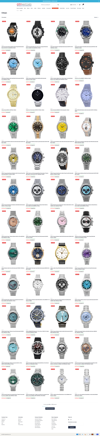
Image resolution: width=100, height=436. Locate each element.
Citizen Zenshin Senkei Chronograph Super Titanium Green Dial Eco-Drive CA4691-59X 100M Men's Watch (13, 395)
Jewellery (43, 8)
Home (18, 10)
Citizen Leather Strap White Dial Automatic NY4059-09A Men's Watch (61, 269)
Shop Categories (55, 417)
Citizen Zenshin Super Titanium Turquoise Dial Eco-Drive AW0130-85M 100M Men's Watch (12, 363)
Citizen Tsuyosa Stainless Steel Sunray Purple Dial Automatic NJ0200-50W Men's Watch (86, 269)
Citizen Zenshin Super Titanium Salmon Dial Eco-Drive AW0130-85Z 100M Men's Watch (13, 237)
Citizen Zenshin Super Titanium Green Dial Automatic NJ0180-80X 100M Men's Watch (13, 332)
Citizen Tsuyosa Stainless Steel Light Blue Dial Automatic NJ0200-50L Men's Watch (36, 79)
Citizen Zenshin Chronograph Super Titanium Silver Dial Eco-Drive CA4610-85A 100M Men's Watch (37, 205)
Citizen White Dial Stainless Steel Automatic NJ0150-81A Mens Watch (86, 110)
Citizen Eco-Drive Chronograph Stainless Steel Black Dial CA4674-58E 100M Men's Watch (60, 300)
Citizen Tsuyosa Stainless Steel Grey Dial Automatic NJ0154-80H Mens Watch (37, 142)
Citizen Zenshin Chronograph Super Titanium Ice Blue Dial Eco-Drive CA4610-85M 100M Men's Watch (86, 205)
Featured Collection (38, 417)
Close (99, 1)
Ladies (35, 8)
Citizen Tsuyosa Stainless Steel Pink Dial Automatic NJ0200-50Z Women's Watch (62, 237)
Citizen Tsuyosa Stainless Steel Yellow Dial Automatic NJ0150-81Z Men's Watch (62, 142)
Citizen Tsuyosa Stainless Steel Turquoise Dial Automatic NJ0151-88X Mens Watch (86, 300)
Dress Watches (37, 423)
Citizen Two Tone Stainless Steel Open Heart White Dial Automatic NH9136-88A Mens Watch (86, 142)
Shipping (3, 420)
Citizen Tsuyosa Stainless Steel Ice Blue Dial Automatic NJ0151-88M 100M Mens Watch (61, 332)
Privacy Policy (20, 424)
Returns (3, 421)
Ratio (25, 8)
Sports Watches (37, 427)
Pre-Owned (79, 8)
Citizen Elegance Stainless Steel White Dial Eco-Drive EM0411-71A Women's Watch (38, 300)
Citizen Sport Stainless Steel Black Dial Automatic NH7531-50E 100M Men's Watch (61, 47)
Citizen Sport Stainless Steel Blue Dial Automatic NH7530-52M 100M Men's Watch (86, 47)
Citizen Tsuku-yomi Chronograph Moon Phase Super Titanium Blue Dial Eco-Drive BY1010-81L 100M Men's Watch (37, 174)
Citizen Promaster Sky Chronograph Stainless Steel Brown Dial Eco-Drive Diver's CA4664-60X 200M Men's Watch (86, 363)
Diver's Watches (37, 421)
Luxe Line (67, 8)
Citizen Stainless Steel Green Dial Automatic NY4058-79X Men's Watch (13, 269)
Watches (39, 8)
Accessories (48, 8)
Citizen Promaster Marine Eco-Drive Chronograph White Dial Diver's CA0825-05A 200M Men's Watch (37, 47)
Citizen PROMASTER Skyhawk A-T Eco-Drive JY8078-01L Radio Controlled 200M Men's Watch (37, 332)
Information (20, 417)
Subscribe (72, 427)
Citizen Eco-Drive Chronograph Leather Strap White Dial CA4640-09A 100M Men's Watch (85, 237)
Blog (19, 423)
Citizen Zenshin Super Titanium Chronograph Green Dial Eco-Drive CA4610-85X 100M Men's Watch (13, 300)
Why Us (19, 420)
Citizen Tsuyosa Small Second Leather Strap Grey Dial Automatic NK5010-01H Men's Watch (61, 174)
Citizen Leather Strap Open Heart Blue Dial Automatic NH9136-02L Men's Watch (37, 269)
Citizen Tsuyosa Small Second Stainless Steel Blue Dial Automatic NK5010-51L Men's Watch (13, 205)
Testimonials (20, 421)
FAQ (2, 423)
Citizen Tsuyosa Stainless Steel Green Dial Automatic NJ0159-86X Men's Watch (86, 174)
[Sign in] (80, 5)
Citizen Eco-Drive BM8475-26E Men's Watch (83, 78)
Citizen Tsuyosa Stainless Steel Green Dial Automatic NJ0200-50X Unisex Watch (37, 237)
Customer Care (4, 417)
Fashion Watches (38, 424)
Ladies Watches (54, 420)
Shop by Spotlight (20, 8)
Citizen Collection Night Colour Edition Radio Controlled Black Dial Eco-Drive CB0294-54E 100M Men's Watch (61, 79)
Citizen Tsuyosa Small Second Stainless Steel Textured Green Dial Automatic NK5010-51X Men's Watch (13, 174)
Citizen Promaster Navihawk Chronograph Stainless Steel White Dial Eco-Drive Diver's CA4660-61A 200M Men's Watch (61, 363)
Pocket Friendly (73, 8)
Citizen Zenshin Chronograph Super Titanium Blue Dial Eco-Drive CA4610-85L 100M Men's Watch (62, 205)
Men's (32, 8)
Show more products (50, 408)
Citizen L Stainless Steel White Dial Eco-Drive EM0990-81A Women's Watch (60, 395)
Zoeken (58, 5)
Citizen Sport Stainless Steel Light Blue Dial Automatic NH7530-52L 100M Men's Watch (13, 79)
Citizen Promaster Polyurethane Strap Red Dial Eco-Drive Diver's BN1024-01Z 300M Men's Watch (37, 363)
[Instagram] (68, 419)
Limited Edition (62, 8)
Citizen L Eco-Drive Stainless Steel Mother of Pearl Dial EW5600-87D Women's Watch (86, 395)
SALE (52, 428)
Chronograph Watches (38, 420)
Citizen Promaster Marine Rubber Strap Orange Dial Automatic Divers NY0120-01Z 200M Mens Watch (13, 47)
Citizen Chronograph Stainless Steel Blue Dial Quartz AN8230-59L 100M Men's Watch (86, 332)
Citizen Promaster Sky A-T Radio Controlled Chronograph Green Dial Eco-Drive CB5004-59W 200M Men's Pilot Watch (37, 395)
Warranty (3, 424)
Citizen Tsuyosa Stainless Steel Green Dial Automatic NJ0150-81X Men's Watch (13, 142)
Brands (28, 8)
